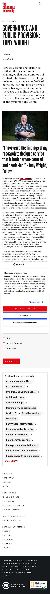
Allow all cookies (25, 309)
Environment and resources (21, 451)
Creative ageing (31, 413)
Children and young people (21, 392)
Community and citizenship (21, 408)
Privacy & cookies (12, 520)
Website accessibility (14, 516)
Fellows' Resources (13, 505)
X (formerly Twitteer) (14, 527)
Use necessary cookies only (25, 323)
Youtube (6, 547)
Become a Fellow (11, 509)
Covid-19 (11, 413)
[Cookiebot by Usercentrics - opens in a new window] (13, 264)
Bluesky (6, 531)
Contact (6, 482)
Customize (23, 316)
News (9, 338)
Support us (8, 478)
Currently (34, 88)
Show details (34, 302)
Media (5, 486)
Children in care (15, 397)
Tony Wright (7, 59)
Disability (11, 419)
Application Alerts (14, 343)
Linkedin (6, 535)
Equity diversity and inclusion (22, 456)
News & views (9, 493)
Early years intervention (19, 424)
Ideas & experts (10, 497)
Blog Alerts (11, 348)
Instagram (7, 539)
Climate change (14, 403)
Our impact (8, 501)
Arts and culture (15, 387)
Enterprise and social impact (22, 445)
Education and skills (17, 435)
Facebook (7, 543)
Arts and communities (18, 381)
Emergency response (18, 440)
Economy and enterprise (19, 429)
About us (7, 474)
